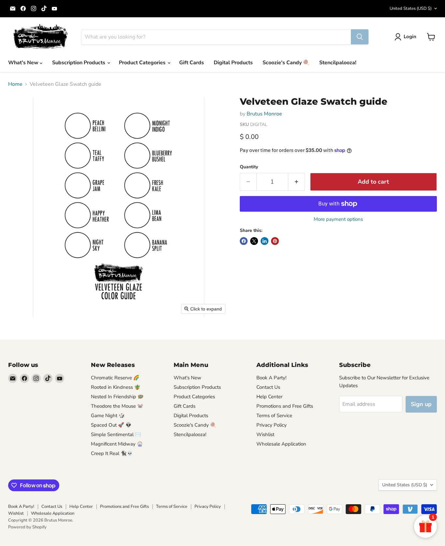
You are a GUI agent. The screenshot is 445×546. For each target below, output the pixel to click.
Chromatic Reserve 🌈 (115, 377)
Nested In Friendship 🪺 (117, 396)
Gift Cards (191, 62)
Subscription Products (79, 62)
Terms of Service (274, 415)
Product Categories (143, 62)
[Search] (359, 36)
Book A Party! (271, 377)
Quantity (249, 167)
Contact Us (268, 387)
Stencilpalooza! (337, 62)
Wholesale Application (281, 444)
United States (411, 8)
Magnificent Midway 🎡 (117, 444)
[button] (407, 37)
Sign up (421, 404)
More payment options (338, 219)
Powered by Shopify (27, 527)
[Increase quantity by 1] (296, 182)
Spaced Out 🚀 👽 (111, 425)
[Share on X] (254, 241)
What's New (24, 62)
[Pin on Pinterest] (275, 241)
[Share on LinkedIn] (264, 241)
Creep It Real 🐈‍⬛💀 (112, 453)
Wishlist (265, 434)
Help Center (269, 396)
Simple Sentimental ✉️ (116, 434)
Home (15, 84)
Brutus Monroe (264, 113)
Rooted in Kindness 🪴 (115, 387)
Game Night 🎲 (108, 415)
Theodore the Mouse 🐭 (117, 406)
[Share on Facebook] (244, 241)
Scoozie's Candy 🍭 (286, 62)
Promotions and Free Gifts (284, 406)
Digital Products (233, 62)
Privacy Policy (271, 425)
